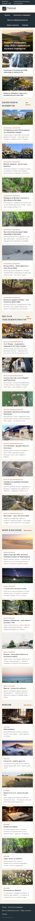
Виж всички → (28, 104)
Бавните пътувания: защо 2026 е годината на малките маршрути (17, 45)
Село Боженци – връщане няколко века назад (16, 447)
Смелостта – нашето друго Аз (14, 761)
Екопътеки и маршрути (22, 15)
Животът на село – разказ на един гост (16, 794)
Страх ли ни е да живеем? (13, 858)
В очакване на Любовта (12, 890)
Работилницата (9, 729)
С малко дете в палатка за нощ (15, 588)
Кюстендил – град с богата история (16, 515)
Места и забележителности (17, 20)
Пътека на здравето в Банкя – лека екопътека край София (16, 301)
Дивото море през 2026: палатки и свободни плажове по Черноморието (17, 555)
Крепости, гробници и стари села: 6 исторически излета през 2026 (15, 94)
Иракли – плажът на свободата (15, 688)
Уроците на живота (10, 826)
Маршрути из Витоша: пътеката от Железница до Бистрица (16, 199)
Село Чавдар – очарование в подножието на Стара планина (15, 345)
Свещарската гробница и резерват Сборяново (16, 483)
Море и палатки (13, 25)
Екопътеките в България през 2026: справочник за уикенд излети (15, 71)
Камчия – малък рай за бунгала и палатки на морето (16, 655)
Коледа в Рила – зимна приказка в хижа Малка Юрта (16, 267)
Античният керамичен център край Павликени (16, 413)
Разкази (25, 25)
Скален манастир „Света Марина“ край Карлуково (16, 379)
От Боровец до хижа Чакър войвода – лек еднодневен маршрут (17, 131)
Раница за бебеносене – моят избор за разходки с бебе (17, 621)
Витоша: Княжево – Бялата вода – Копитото (16, 165)
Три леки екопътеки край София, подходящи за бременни (16, 233)
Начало (7, 15)
